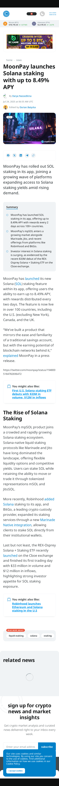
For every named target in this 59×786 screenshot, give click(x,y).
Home (9, 59)
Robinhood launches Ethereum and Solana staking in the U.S (27, 607)
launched (32, 278)
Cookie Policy (13, 763)
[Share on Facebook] (8, 155)
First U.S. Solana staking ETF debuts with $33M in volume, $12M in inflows (32, 394)
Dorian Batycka (28, 107)
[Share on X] (14, 155)
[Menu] (52, 14)
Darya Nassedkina (21, 95)
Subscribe (47, 747)
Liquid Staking (16, 635)
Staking (48, 635)
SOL (18, 283)
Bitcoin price (15, 23)
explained (10, 355)
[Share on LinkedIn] (20, 155)
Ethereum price (43, 23)
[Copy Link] (33, 155)
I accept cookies (16, 770)
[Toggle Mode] (42, 13)
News (19, 59)
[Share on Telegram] (27, 155)
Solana (33, 635)
